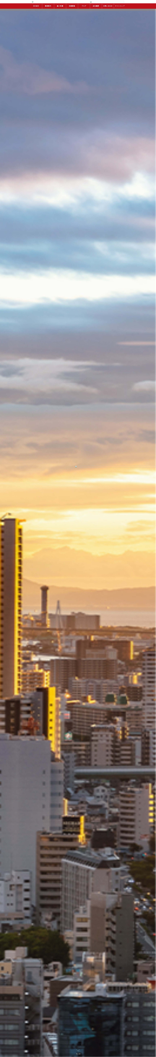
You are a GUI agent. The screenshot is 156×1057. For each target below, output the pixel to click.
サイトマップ (120, 6)
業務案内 (48, 6)
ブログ (84, 6)
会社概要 (96, 6)
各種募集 (72, 6)
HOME (36, 6)
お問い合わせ (108, 6)
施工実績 (60, 6)
